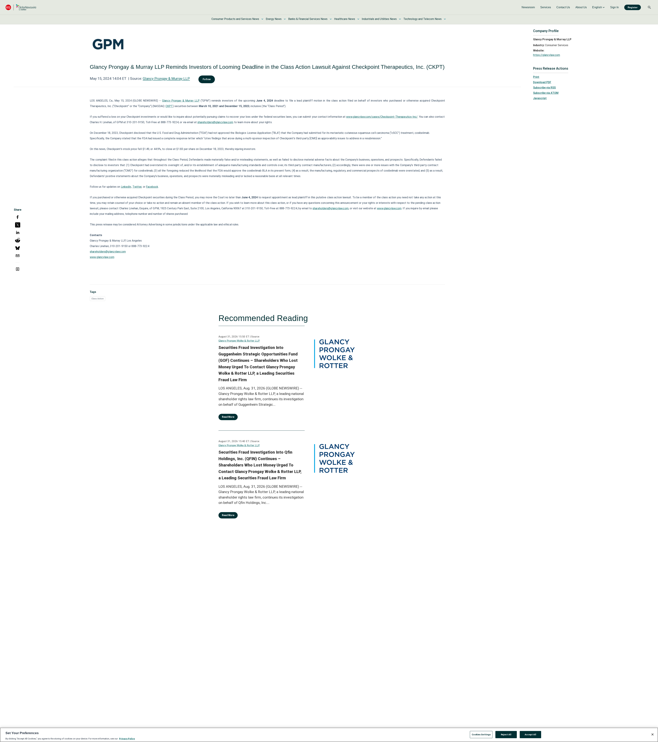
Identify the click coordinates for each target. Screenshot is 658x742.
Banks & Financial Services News (307, 19)
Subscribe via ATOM (545, 93)
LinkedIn (126, 186)
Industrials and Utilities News (379, 19)
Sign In (614, 7)
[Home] (20, 7)
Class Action (97, 298)
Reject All (506, 734)
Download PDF (542, 82)
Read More (228, 417)
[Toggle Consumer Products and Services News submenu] (262, 19)
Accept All (530, 734)
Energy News (274, 19)
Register (632, 7)
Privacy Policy (127, 738)
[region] (329, 735)
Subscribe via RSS (544, 87)
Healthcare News (344, 19)
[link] (528, 7)
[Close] (652, 734)
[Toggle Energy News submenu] (285, 19)
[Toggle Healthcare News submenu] (358, 19)
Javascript (540, 98)
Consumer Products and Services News (235, 19)
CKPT (169, 106)
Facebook (152, 186)
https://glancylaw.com (546, 55)
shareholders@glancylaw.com (215, 122)
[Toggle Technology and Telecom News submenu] (445, 19)
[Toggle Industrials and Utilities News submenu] (400, 19)
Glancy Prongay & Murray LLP (166, 79)
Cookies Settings (481, 734)
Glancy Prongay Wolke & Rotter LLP (239, 340)
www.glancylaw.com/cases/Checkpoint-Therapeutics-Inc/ (382, 116)
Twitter (137, 186)
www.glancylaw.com (389, 208)
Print (536, 77)
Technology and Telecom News (422, 19)
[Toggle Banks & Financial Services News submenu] (330, 19)
